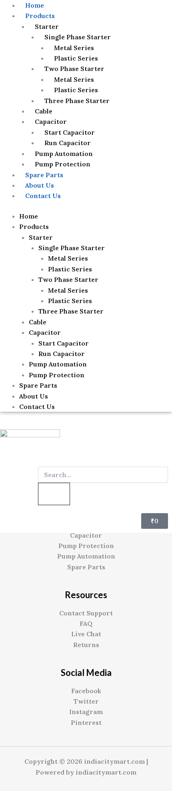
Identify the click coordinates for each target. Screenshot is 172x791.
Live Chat (86, 634)
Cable (43, 111)
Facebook (86, 691)
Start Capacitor (69, 132)
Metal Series (74, 48)
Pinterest (86, 722)
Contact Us (43, 196)
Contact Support (86, 613)
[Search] (54, 494)
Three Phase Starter (77, 101)
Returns (86, 645)
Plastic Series (76, 58)
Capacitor (51, 121)
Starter (47, 26)
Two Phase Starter (74, 69)
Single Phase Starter (77, 37)
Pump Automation (64, 154)
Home (28, 216)
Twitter (86, 701)
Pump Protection (62, 164)
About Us (39, 185)
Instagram (86, 712)
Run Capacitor (67, 143)
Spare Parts (44, 175)
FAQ (86, 623)
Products (40, 16)
